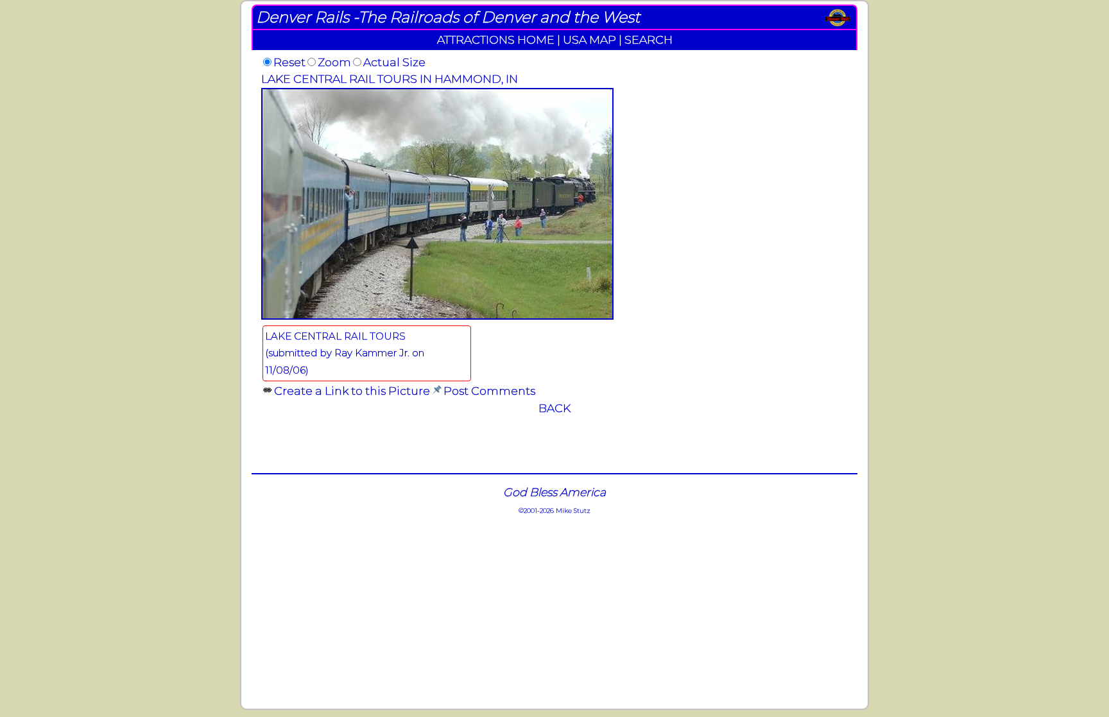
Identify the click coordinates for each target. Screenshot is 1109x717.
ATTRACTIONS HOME (495, 39)
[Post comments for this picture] (437, 390)
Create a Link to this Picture (352, 390)
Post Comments (489, 390)
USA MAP (589, 39)
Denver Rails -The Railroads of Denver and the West (448, 17)
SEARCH (648, 39)
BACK (554, 408)
